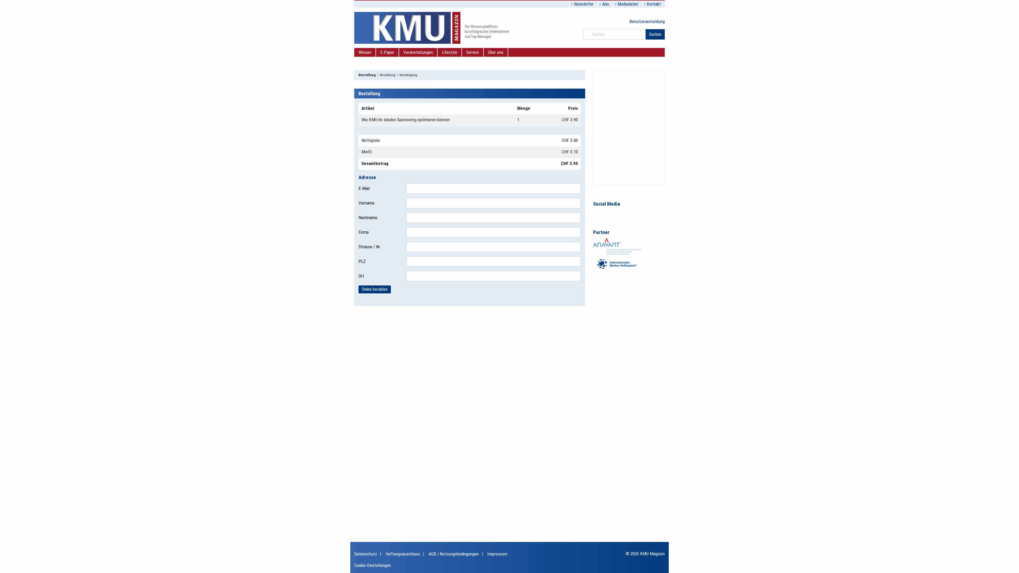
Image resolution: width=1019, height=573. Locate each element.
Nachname (368, 217)
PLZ (362, 261)
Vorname (366, 203)
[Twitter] (631, 214)
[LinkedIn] (608, 214)
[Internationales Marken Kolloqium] (617, 263)
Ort (361, 276)
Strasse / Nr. (370, 246)
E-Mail (364, 188)
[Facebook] (597, 214)
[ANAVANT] (617, 246)
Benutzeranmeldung (647, 21)
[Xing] (619, 214)
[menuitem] (365, 52)
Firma (364, 232)
